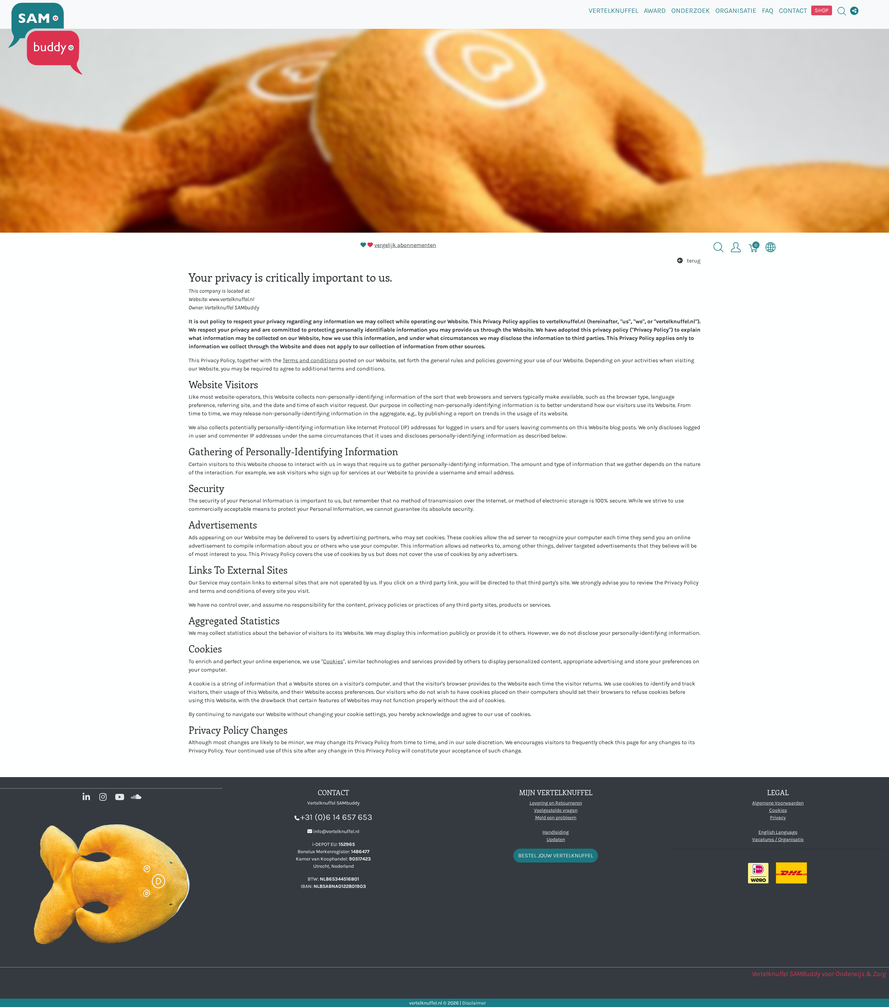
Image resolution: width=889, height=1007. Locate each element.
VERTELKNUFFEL (613, 11)
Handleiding (555, 832)
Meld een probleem (555, 818)
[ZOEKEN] (842, 10)
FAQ (767, 11)
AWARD (655, 11)
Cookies (333, 661)
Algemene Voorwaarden (778, 803)
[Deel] (854, 11)
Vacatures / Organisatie (778, 839)
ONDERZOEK (690, 11)
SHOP (822, 10)
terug (693, 260)
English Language (777, 832)
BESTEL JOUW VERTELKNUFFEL (555, 855)
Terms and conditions (310, 360)
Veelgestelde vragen (556, 810)
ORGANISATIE (735, 11)
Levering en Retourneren (556, 803)
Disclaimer (474, 1003)
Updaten (556, 839)
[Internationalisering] (770, 247)
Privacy (778, 818)
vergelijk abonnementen (405, 245)
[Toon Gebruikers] (735, 247)
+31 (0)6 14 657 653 (336, 817)
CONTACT (793, 11)
